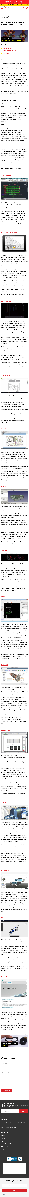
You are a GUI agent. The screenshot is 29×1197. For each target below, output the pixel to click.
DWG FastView (6, 301)
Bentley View (5, 730)
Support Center (4, 1141)
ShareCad (4, 429)
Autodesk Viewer (6, 870)
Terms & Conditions (5, 1146)
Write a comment (8, 1058)
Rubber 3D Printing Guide (7, 1051)
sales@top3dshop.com (11, 1127)
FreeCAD (4, 486)
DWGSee (4, 550)
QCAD (3, 597)
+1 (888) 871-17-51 (10, 4)
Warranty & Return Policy (6, 1143)
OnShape (4, 802)
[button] (24, 1035)
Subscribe (15, 1190)
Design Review (6, 977)
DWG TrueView (6, 53)
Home (3, 16)
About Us (3, 1135)
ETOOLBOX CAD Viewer (9, 232)
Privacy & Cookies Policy (6, 1149)
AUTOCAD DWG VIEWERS (9, 51)
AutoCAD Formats (7, 48)
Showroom (3, 1138)
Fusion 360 (4, 665)
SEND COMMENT (6, 1090)
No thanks (4, 1194)
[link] (14, 1041)
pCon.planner (5, 375)
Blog (8, 16)
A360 (2, 918)
